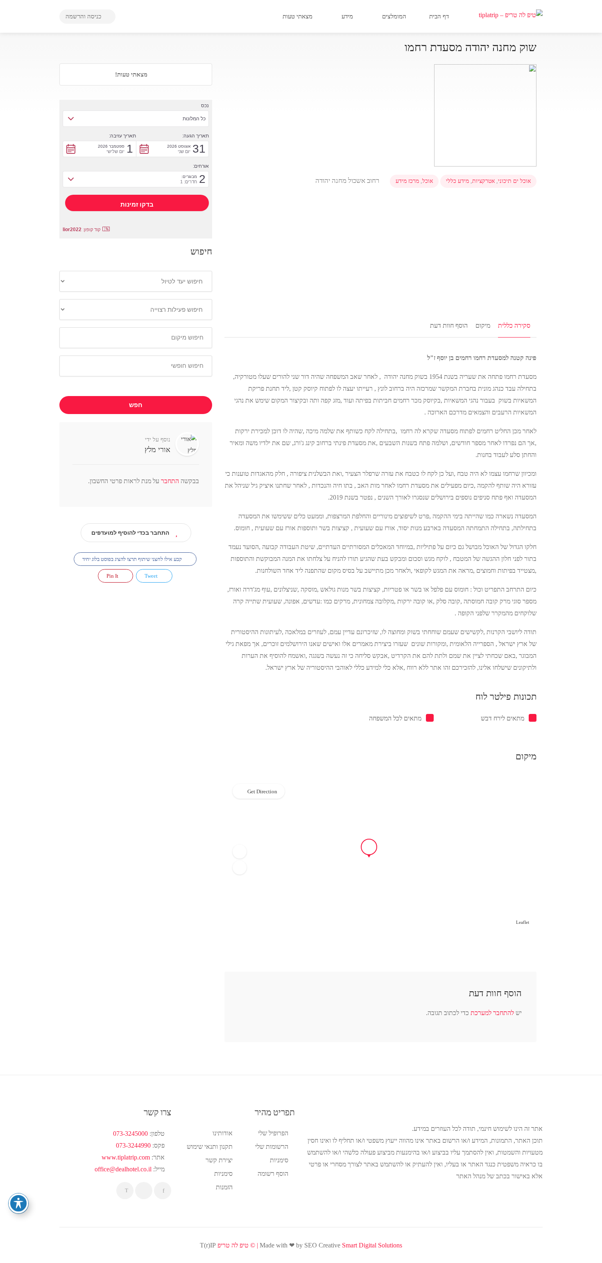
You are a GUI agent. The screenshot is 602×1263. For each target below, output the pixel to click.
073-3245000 (130, 1133)
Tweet (152, 576)
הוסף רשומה (273, 1173)
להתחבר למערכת (492, 1012)
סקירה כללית (514, 325)
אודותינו (223, 1133)
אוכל (427, 181)
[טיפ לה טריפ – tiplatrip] (511, 14)
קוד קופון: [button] (81, 229)
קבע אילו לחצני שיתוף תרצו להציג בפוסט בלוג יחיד (132, 559)
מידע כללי (457, 181)
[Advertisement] (380, 258)
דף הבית (439, 16)
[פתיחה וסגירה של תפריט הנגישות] (18, 1203)
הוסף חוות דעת (449, 325)
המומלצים (395, 16)
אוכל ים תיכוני (514, 181)
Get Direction (262, 791)
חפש (136, 405)
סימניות (223, 1173)
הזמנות (224, 1187)
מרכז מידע (407, 181)
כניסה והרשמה (84, 16)
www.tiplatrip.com (126, 1157)
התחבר (169, 480)
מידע (348, 16)
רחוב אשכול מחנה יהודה (348, 181)
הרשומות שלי (271, 1146)
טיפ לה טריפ (233, 1245)
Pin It (113, 576)
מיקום (482, 325)
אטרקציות (483, 181)
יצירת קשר (219, 1160)
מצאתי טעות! (132, 74)
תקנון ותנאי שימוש (210, 1146)
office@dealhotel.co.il (123, 1169)
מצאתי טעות (298, 16)
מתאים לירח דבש (502, 718)
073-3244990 (133, 1145)
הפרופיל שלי (273, 1133)
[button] (240, 852)
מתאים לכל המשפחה (395, 718)
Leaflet (522, 922)
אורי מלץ (157, 450)
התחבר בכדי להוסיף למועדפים (130, 532)
